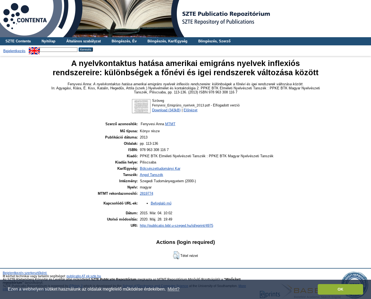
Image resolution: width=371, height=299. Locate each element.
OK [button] (340, 289)
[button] (176, 255)
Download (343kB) (166, 110)
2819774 (146, 193)
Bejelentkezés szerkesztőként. (25, 273)
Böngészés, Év (124, 41)
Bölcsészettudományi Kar (160, 168)
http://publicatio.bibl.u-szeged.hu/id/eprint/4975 (176, 226)
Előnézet (190, 110)
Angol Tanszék (151, 175)
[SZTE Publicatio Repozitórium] (185, 18)
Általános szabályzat (83, 41)
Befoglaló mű (161, 203)
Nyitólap (48, 41)
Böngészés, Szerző (214, 41)
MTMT (170, 124)
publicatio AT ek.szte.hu (84, 276)
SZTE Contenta (18, 41)
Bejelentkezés (14, 51)
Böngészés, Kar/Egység (167, 41)
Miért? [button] (174, 289)
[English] (34, 49)
